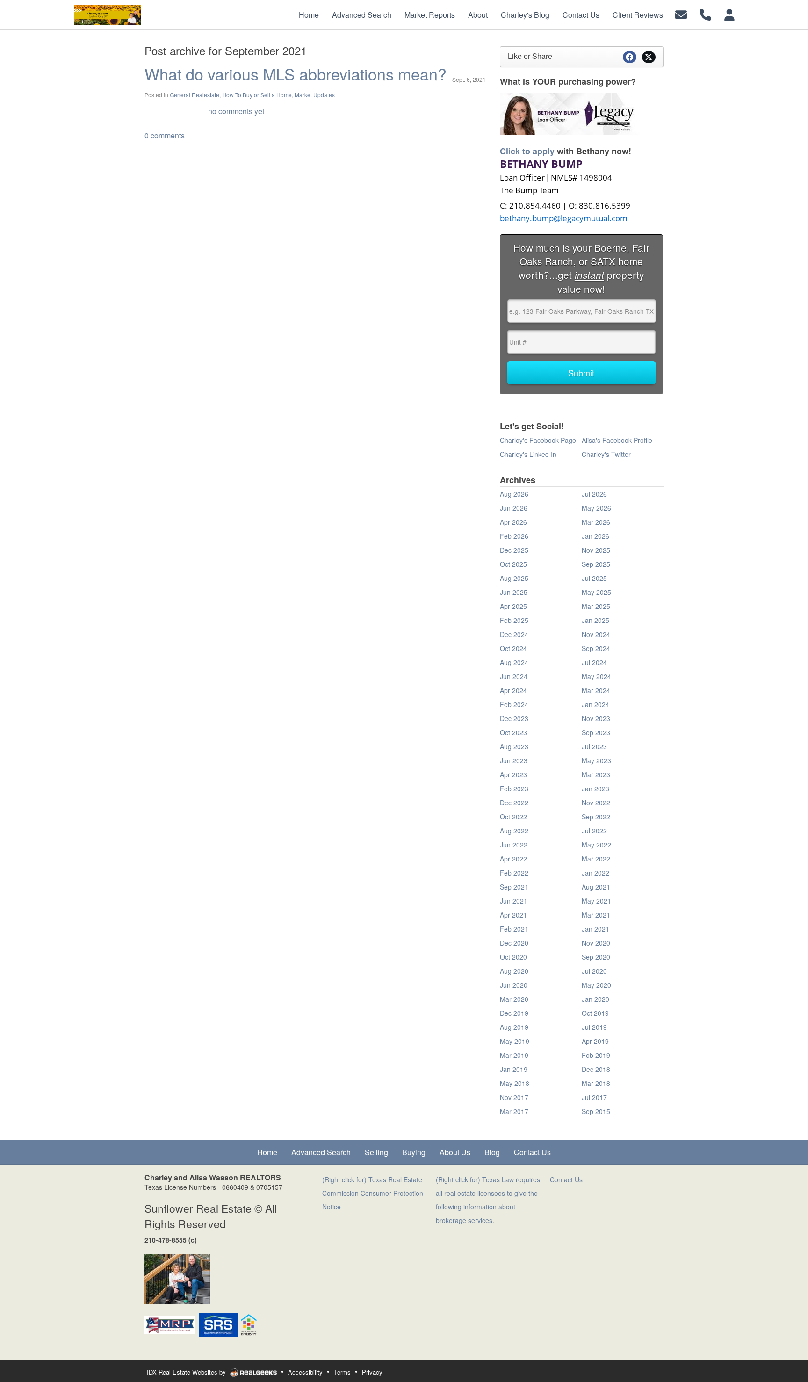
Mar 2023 (596, 774)
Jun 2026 (513, 508)
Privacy (372, 1372)
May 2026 (596, 508)
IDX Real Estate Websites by (187, 1372)
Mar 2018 (596, 1083)
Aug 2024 (514, 662)
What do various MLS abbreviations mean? (295, 73)
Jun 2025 (513, 592)
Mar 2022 (596, 858)
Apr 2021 (513, 914)
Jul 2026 (594, 494)
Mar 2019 (514, 1055)
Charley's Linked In (528, 454)
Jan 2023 (595, 788)
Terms (342, 1372)
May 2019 (514, 1041)
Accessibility (305, 1372)
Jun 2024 (513, 676)
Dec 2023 (514, 718)
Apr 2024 (513, 690)
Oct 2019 (595, 1013)
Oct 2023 (513, 732)
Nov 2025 (596, 550)
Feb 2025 (514, 620)
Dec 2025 (514, 550)
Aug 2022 (514, 830)
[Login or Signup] (729, 13)
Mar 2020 (514, 999)
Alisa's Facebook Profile (617, 440)
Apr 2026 (513, 522)
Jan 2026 (595, 536)
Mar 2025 (596, 606)
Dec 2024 (514, 634)
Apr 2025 (513, 606)
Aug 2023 (514, 746)
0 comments (164, 135)
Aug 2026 (514, 494)
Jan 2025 (595, 620)
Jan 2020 (595, 999)
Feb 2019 (596, 1055)
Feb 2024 (514, 704)
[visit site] (570, 112)
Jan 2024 (595, 704)
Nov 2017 (514, 1097)
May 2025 (596, 592)
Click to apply (527, 151)
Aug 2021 (596, 886)
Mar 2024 (596, 690)
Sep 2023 (596, 732)
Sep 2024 (596, 648)
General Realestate (194, 95)
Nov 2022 (596, 802)
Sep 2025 (596, 564)
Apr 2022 (513, 858)
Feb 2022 (514, 872)
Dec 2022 (514, 802)
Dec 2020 (514, 943)
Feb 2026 (514, 536)
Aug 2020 (514, 971)
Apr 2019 (595, 1041)
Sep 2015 (596, 1111)
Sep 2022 (596, 816)
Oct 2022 (513, 816)
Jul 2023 (594, 746)
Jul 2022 (594, 830)
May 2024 (596, 676)
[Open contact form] (681, 13)
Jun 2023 (513, 760)
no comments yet (236, 111)
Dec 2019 (514, 1013)
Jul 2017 (594, 1097)
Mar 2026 (596, 522)
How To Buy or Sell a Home (257, 95)
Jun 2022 (513, 844)
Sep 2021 (514, 886)
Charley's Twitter (606, 454)
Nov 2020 (596, 943)
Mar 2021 (596, 914)
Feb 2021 (514, 928)
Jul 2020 (594, 971)
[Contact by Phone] (705, 13)
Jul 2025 (594, 578)
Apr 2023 (513, 774)
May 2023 (596, 760)
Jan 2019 (513, 1069)
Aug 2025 (514, 578)
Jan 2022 (595, 872)
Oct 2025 (513, 564)
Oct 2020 (513, 957)
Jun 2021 (513, 900)
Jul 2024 (594, 662)
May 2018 (514, 1083)
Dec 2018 (596, 1069)
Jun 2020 (513, 985)
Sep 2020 (596, 957)
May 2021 (596, 900)
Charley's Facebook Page (538, 440)
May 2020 (596, 985)
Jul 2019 (594, 1027)
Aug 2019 (514, 1027)
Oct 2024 (513, 648)
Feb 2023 (514, 788)
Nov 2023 (596, 718)
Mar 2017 (514, 1111)
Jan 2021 (595, 928)
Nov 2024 (596, 634)
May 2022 (596, 844)
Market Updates (315, 95)
